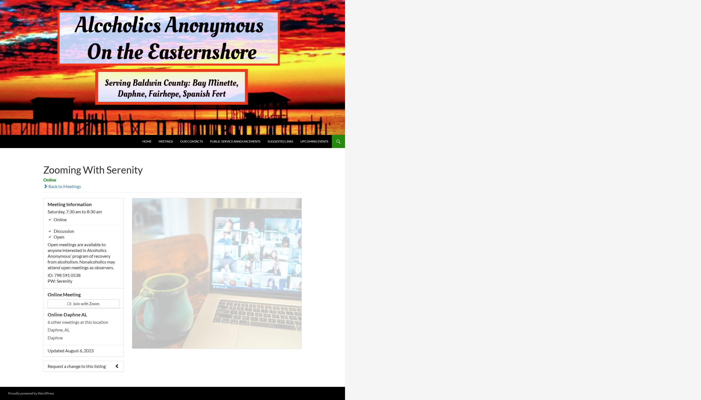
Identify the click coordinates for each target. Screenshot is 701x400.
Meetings (166, 141)
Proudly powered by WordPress (31, 393)
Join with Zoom (85, 303)
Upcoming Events (314, 141)
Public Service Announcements (235, 141)
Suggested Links (280, 141)
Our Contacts (191, 141)
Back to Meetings (64, 186)
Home (146, 141)
